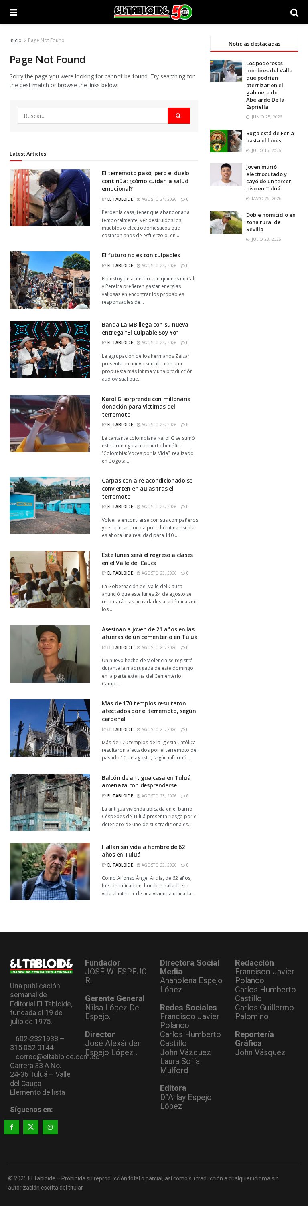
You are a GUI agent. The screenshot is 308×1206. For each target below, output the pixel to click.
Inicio (16, 40)
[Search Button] (294, 12)
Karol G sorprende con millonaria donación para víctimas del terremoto (146, 406)
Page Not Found (46, 40)
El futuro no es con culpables (141, 255)
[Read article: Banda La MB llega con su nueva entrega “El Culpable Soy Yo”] (50, 349)
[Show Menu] (13, 12)
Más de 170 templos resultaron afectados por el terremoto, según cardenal (149, 711)
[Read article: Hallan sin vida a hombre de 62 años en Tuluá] (50, 871)
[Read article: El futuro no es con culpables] (50, 280)
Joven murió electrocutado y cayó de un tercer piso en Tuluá (268, 177)
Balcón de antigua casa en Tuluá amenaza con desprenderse (146, 781)
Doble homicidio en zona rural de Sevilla (271, 222)
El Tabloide (120, 199)
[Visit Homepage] (153, 12)
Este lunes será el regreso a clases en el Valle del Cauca (147, 559)
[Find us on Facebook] (11, 1127)
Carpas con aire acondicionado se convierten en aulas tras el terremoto (147, 488)
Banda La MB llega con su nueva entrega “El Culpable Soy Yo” (145, 328)
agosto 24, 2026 (158, 199)
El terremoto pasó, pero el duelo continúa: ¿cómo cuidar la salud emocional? (145, 180)
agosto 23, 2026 (158, 573)
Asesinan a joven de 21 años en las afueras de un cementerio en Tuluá (150, 633)
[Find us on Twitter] (30, 1127)
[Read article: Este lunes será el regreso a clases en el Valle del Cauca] (50, 579)
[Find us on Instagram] (50, 1127)
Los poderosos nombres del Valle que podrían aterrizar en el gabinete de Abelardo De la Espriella (269, 85)
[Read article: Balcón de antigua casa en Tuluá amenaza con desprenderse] (50, 802)
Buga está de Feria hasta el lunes (270, 137)
